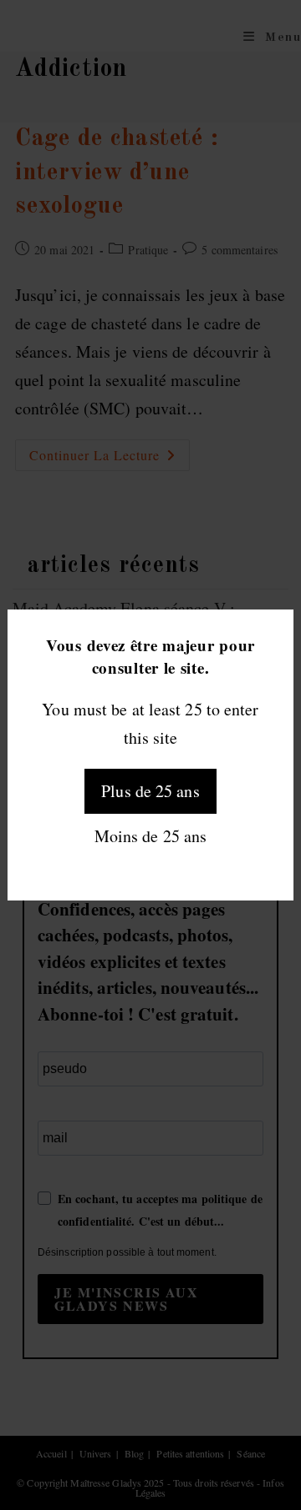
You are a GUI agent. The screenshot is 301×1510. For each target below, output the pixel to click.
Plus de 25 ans (150, 791)
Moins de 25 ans (150, 836)
